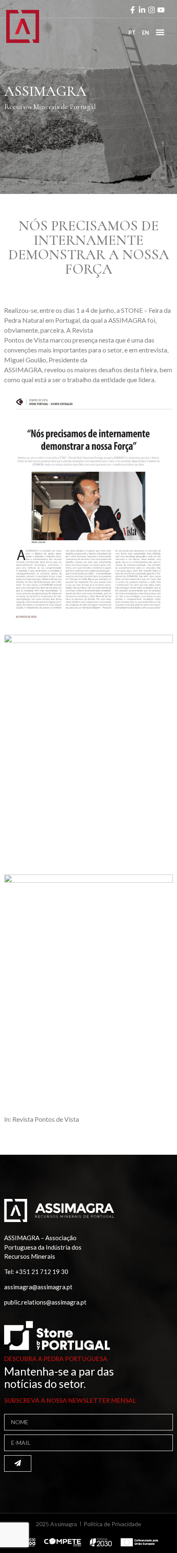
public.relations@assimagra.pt (45, 1302)
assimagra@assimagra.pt (38, 1287)
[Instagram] (151, 10)
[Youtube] (161, 10)
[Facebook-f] (132, 10)
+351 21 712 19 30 (41, 1271)
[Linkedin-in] (142, 10)
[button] (160, 32)
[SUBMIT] (17, 1463)
